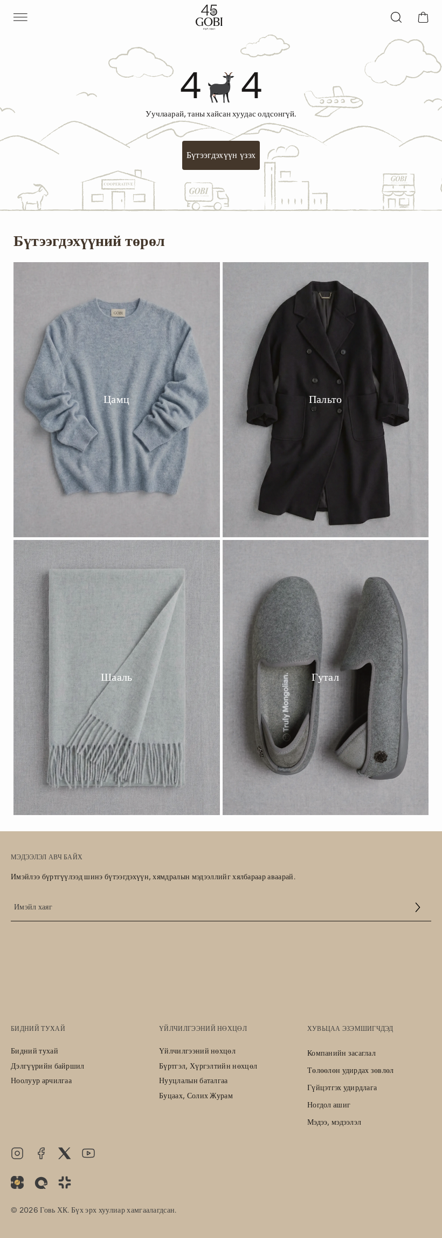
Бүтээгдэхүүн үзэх (221, 155)
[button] (417, 907)
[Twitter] (64, 1153)
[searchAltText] (396, 17)
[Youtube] (88, 1153)
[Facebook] (40, 1153)
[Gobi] (209, 17)
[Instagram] (17, 1153)
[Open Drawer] (20, 17)
